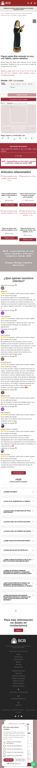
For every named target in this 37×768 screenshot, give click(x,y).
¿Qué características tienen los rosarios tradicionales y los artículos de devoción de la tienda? (18, 584)
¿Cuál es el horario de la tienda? (16, 501)
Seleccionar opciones (27, 205)
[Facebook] (15, 716)
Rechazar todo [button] (20, 760)
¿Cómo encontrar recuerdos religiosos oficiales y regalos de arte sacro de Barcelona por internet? (17, 598)
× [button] (25, 726)
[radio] (12, 84)
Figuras (7, 13)
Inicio (2, 13)
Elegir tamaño (3, 83)
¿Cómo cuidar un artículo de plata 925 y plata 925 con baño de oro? (17, 560)
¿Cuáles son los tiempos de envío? (17, 531)
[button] (28, 3)
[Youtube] (21, 716)
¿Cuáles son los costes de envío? (17, 522)
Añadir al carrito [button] (9, 205)
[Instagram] (18, 716)
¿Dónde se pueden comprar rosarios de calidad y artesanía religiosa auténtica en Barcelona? (17, 572)
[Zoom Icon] (34, 21)
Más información (7, 739)
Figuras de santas (16, 13)
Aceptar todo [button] (8, 760)
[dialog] (15, 745)
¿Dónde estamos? (10, 492)
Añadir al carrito (22, 95)
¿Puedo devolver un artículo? (15, 550)
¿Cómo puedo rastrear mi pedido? (16, 540)
